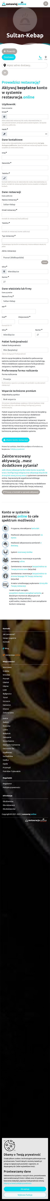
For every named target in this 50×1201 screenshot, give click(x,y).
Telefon (5, 173)
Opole (5, 764)
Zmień (44, 262)
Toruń (5, 697)
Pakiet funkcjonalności (11, 345)
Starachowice (8, 741)
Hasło (4, 129)
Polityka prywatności (17, 449)
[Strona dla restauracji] (35, 820)
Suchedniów (8, 756)
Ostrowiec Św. (9, 749)
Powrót (10, 51)
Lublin (5, 730)
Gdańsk (6, 682)
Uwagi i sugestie (9, 638)
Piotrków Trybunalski (12, 771)
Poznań (6, 679)
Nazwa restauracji (9, 200)
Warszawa (7, 667)
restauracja (12, 655)
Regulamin (7, 784)
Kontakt (6, 642)
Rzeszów (6, 726)
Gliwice (6, 709)
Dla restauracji (9, 805)
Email (4, 112)
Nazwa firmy (7, 296)
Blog (7, 648)
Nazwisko (6, 163)
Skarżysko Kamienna (11, 745)
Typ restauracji (8, 236)
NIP (3, 307)
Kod (3, 317)
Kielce (5, 718)
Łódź (5, 690)
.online (29, 814)
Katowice (7, 705)
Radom (6, 722)
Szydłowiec (7, 752)
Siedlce (6, 760)
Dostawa (8, 57)
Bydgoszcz (7, 694)
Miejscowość (23, 317)
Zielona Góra (8, 713)
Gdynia (5, 686)
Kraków (6, 671)
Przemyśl (7, 768)
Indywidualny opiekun (11, 395)
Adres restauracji (9, 251)
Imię (3, 153)
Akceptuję (25, 1189)
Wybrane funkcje (25, 1195)
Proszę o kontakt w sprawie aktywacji (21, 492)
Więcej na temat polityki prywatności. (18, 1183)
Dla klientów (8, 801)
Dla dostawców (9, 809)
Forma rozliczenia (9, 374)
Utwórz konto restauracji (16, 440)
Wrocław (6, 675)
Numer (5, 277)
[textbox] (3, 240)
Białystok (6, 733)
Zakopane (7, 737)
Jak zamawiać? (9, 634)
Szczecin (6, 701)
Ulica (4, 267)
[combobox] (25, 240)
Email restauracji (9, 210)
